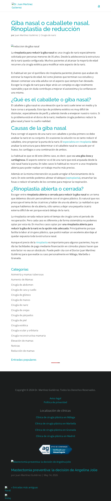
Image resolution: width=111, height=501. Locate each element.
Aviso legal (55, 398)
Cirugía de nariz (48, 35)
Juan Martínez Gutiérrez (26, 35)
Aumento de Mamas (22, 279)
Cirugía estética (19, 325)
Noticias (15, 345)
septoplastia (73, 177)
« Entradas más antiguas (24, 487)
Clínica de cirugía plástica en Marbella (55, 423)
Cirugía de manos (20, 300)
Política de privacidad (55, 402)
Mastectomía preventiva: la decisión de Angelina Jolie (54, 470)
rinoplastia (42, 242)
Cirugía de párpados (22, 315)
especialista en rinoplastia (77, 141)
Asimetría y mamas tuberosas (27, 274)
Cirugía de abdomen (22, 284)
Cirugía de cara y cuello (23, 289)
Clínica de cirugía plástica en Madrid (55, 436)
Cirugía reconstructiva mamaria (28, 335)
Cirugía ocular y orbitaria (24, 330)
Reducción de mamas (23, 350)
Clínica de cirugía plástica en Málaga (55, 417)
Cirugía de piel (19, 320)
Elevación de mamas (22, 340)
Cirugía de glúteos (21, 294)
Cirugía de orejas (20, 310)
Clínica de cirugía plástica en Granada (55, 429)
